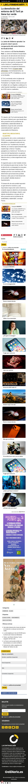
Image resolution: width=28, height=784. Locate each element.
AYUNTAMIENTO (15, 617)
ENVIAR (4, 244)
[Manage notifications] (2, 782)
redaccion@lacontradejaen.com (17, 766)
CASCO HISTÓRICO (7, 620)
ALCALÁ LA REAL (7, 617)
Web (3, 668)
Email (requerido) (6, 662)
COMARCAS (5, 611)
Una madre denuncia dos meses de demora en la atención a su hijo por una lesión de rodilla (14, 629)
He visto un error (7, 235)
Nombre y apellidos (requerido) (10, 657)
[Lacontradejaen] (14, 4)
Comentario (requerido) (7, 673)
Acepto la (11, 247)
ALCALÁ (11, 611)
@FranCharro (5, 18)
